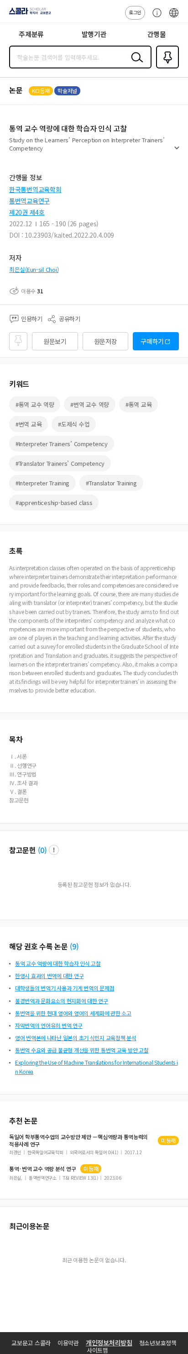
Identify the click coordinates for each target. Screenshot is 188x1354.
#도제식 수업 (73, 424)
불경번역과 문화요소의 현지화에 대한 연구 (61, 1001)
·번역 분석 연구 (42, 1168)
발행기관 (94, 34)
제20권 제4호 (27, 212)
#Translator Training (111, 483)
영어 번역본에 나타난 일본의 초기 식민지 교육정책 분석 (75, 1038)
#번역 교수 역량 (89, 404)
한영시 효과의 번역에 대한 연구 (49, 975)
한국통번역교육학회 (35, 189)
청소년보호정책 (158, 1342)
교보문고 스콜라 (31, 1342)
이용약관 (68, 1342)
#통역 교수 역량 (35, 404)
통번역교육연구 (29, 200)
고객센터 (154, 17)
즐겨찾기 (165, 67)
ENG (174, 17)
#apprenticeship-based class (54, 502)
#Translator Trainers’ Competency (60, 463)
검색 (135, 64)
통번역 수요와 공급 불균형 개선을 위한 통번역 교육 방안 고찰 (81, 1050)
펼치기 (176, 151)
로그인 (135, 12)
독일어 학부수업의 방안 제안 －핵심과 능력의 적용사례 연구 (78, 1140)
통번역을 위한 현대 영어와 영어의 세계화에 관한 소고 (73, 1013)
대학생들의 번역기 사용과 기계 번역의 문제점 (64, 988)
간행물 (156, 34)
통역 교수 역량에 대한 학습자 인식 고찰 (58, 963)
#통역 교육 (138, 404)
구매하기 (152, 341)
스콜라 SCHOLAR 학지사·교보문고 (28, 14)
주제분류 (31, 34)
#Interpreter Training (42, 483)
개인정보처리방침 (109, 1342)
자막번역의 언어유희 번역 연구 (49, 1025)
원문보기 (55, 341)
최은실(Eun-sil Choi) (33, 269)
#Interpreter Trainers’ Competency (62, 443)
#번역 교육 (29, 424)
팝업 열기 (54, 850)
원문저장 (105, 341)
